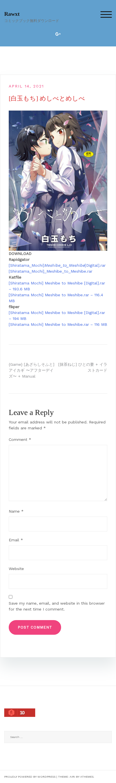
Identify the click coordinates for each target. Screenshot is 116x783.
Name (16, 511)
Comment (20, 439)
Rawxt (12, 14)
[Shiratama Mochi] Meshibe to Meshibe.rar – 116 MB (58, 324)
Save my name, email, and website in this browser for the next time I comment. (57, 606)
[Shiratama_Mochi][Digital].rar (57, 265)
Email (16, 540)
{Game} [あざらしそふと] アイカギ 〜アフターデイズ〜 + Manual (31, 370)
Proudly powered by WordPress (29, 776)
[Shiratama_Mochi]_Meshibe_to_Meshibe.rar (50, 271)
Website (16, 568)
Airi (72, 776)
